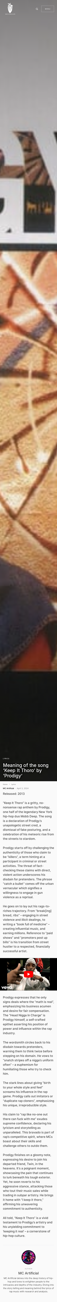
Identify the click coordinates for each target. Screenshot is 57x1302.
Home (5, 784)
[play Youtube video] (28, 974)
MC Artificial (28, 1273)
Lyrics (6, 758)
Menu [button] (47, 9)
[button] (37, 9)
